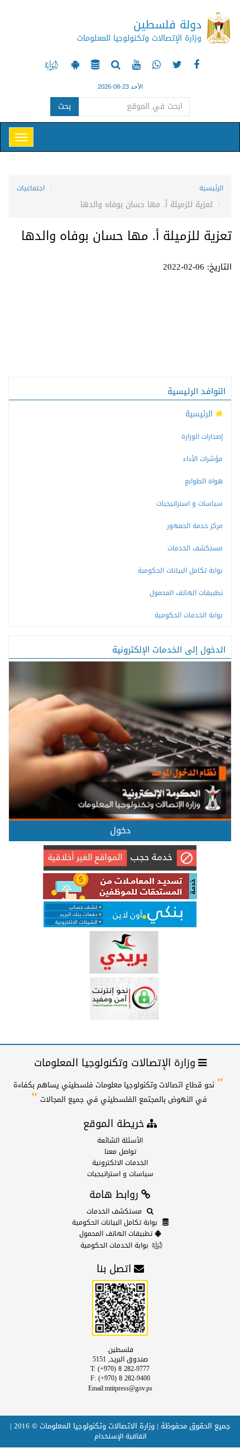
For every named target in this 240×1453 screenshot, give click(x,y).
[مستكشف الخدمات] (114, 66)
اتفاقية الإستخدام (120, 1436)
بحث (64, 106)
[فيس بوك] (195, 66)
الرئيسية (211, 188)
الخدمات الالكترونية (120, 1163)
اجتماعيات (31, 188)
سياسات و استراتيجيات (189, 503)
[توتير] (176, 66)
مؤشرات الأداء (203, 459)
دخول (120, 830)
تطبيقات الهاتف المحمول (186, 593)
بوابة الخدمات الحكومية (189, 615)
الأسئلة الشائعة (120, 1140)
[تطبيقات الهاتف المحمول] (74, 66)
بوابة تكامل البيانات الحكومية (114, 1222)
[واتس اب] (155, 66)
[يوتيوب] (135, 66)
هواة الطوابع (204, 481)
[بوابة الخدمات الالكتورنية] (51, 66)
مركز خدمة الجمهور (195, 526)
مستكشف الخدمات (195, 548)
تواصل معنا (120, 1151)
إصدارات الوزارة (202, 436)
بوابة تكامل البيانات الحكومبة (180, 570)
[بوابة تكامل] (93, 66)
